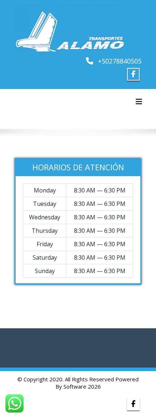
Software (74, 386)
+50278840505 (119, 61)
